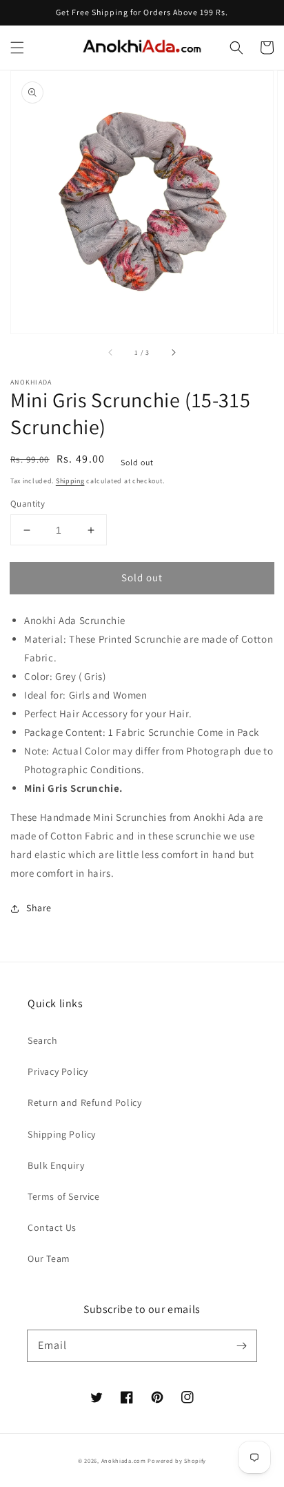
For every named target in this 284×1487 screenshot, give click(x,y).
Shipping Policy (62, 1134)
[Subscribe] (241, 1345)
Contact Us (52, 1227)
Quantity (27, 503)
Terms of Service (64, 1196)
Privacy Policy (58, 1071)
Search (43, 1040)
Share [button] (39, 908)
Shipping (70, 480)
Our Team (49, 1258)
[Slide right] (173, 353)
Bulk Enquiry (56, 1165)
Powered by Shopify (177, 1460)
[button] (17, 47)
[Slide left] (111, 353)
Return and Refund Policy (84, 1102)
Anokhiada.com (123, 1460)
